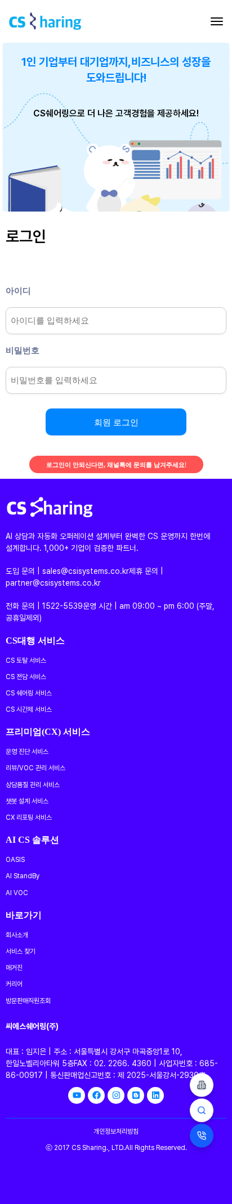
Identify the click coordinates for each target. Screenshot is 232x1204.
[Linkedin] (155, 1095)
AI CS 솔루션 (32, 839)
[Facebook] (96, 1095)
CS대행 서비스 (35, 639)
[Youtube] (76, 1095)
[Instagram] (116, 1095)
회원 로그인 (116, 422)
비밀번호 (22, 350)
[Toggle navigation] (217, 21)
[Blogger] (135, 1095)
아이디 (18, 290)
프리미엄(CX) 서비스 (48, 731)
